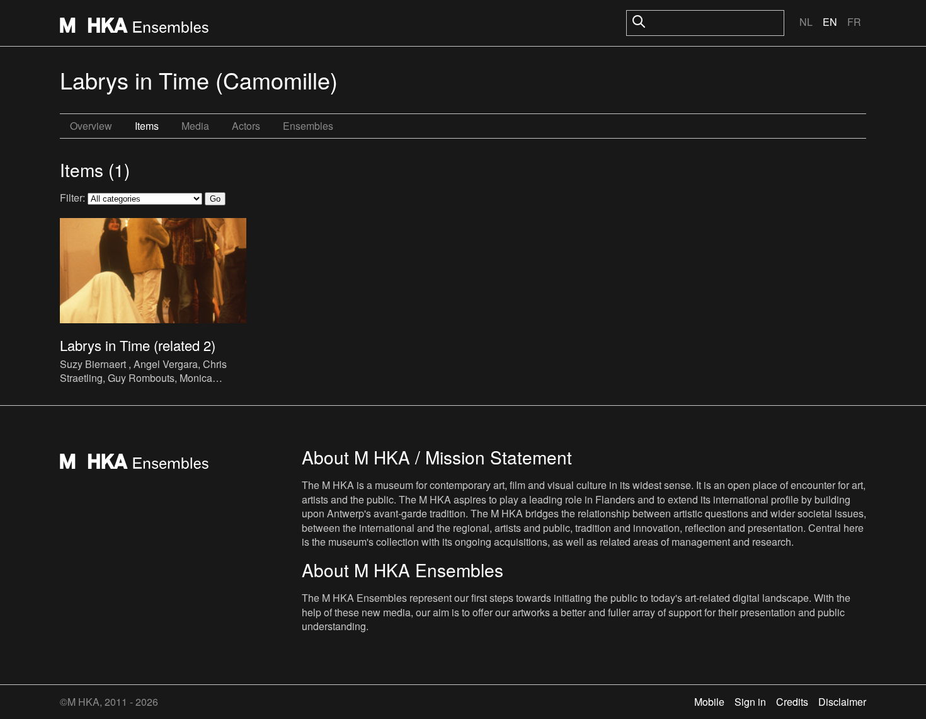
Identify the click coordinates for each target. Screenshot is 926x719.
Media (195, 125)
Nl (806, 21)
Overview (91, 125)
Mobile (709, 701)
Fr (854, 21)
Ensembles (308, 125)
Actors (246, 125)
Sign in (750, 701)
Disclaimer (842, 701)
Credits (792, 701)
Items (147, 125)
